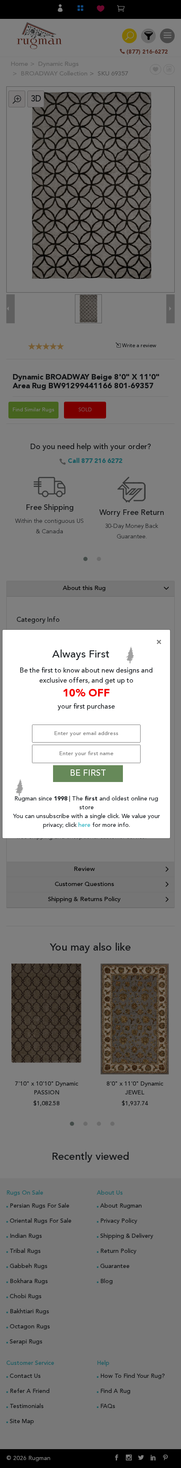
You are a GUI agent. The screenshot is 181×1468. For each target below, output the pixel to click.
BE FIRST (88, 773)
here (85, 825)
